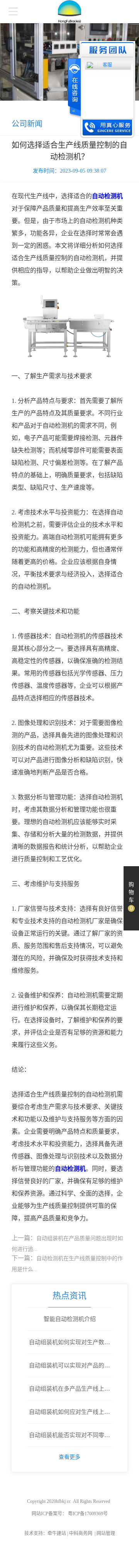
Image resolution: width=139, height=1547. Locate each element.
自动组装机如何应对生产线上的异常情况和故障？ (69, 1416)
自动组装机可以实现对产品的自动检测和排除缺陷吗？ (69, 1369)
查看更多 (69, 1457)
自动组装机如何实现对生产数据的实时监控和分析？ (69, 1346)
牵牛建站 (56, 1533)
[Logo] (69, 11)
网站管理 (106, 1533)
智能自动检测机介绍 (70, 1319)
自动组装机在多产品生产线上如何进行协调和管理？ (69, 1393)
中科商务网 (80, 1533)
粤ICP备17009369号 (87, 1513)
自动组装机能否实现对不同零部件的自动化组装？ (69, 1439)
